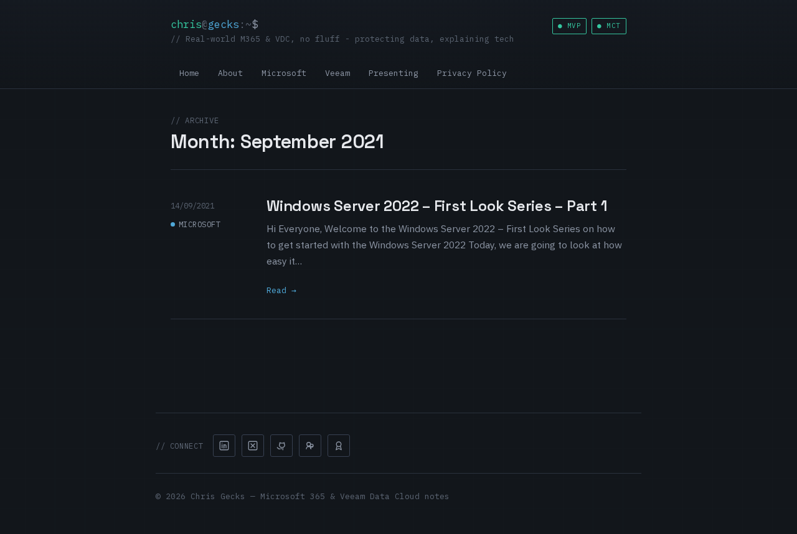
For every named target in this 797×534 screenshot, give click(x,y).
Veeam (337, 73)
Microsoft (284, 73)
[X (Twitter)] (253, 445)
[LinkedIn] (224, 445)
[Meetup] (310, 445)
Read (276, 290)
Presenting (393, 73)
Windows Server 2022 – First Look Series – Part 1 (436, 205)
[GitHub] (281, 445)
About (230, 73)
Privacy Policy (472, 73)
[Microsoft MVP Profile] (339, 445)
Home (189, 73)
